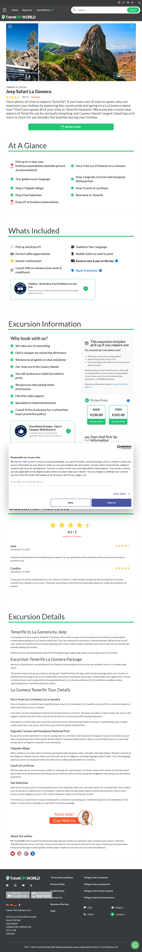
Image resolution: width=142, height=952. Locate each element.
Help (52, 910)
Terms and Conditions (61, 877)
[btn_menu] (4, 10)
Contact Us (56, 897)
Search (133, 10)
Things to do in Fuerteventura (99, 897)
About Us (27, 10)
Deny (70, 503)
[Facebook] (7, 885)
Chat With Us (43, 10)
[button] (128, 400)
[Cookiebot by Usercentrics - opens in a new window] (119, 447)
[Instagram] (15, 885)
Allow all (111, 503)
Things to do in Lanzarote (97, 884)
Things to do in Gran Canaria (98, 890)
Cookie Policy (57, 890)
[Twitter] (31, 885)
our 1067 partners (28, 462)
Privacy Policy (57, 884)
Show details (119, 494)
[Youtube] (23, 885)
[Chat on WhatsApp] (71, 817)
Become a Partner (59, 904)
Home (15, 10)
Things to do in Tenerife (96, 877)
